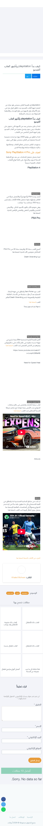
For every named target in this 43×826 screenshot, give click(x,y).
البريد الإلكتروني (34, 737)
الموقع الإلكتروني (34, 748)
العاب (17, 593)
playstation (24, 593)
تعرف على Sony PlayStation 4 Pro (23, 152)
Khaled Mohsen (18, 577)
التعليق (37, 704)
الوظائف (21, 817)
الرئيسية (30, 817)
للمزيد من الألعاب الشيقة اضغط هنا (28, 557)
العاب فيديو (10, 593)
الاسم (38, 726)
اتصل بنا (12, 817)
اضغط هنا (32, 302)
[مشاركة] (3, 799)
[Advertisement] (21, 28)
